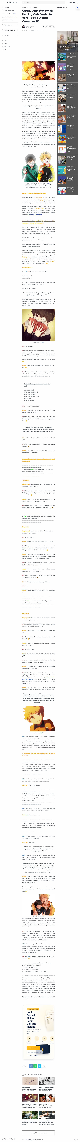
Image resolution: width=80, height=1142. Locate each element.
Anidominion (42, 81)
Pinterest (42, 342)
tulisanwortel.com (27, 548)
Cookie (48, 183)
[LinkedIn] (12, 1139)
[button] (71, 2)
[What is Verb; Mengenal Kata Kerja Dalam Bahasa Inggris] (30, 1115)
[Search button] (24, 2)
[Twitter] (7, 1139)
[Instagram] (5, 1139)
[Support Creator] (46, 26)
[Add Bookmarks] (43, 26)
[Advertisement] (38, 46)
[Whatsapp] (14, 1139)
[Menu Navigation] (3, 2)
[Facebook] (3, 1139)
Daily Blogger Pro (11, 2)
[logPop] (77, 2)
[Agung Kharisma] (30, 26)
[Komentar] (50, 26)
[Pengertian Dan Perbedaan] (30, 1081)
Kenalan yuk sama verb (35, 214)
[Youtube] (10, 1139)
